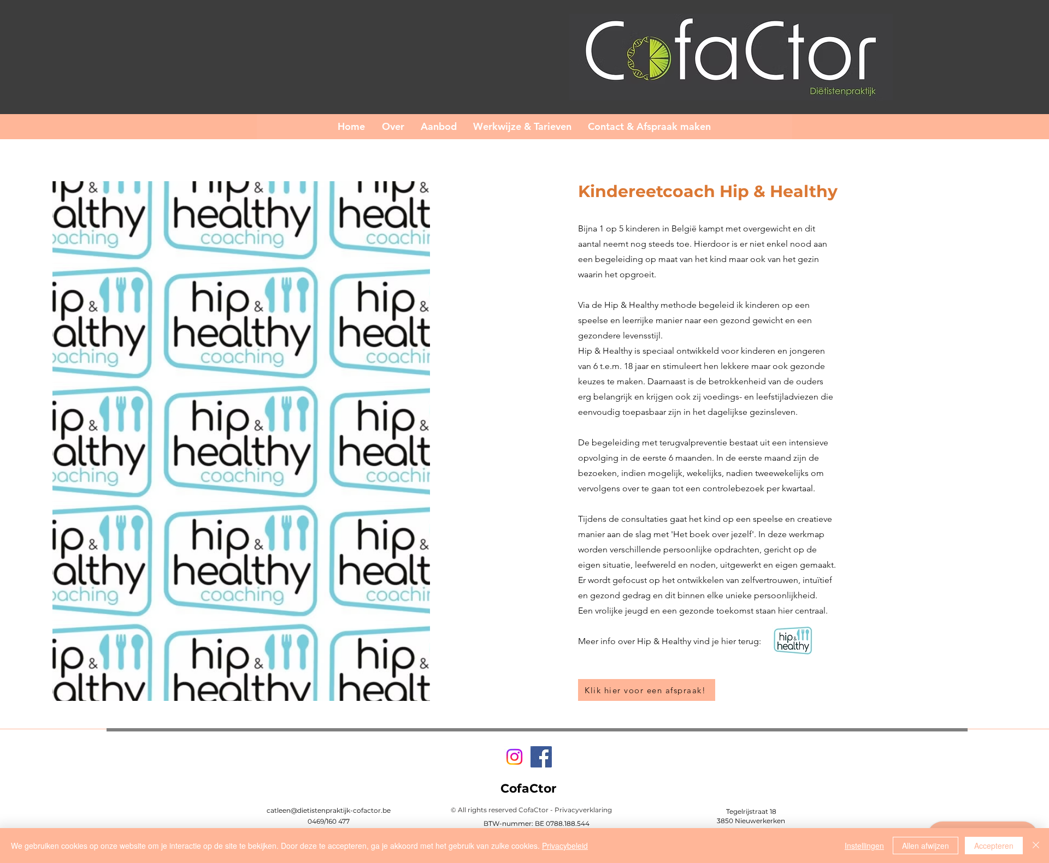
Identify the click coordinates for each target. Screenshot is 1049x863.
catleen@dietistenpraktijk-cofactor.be (329, 810)
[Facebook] (541, 756)
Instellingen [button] (864, 845)
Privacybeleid (565, 845)
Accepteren (993, 845)
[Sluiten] (1035, 845)
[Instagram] (514, 756)
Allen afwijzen (925, 845)
